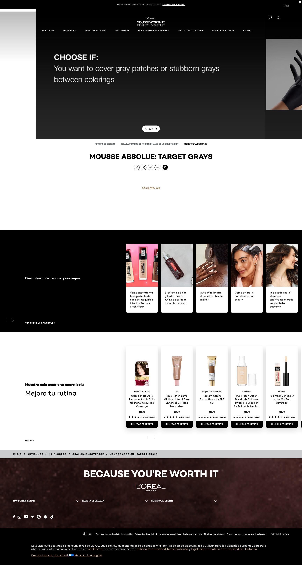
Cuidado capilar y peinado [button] (153, 31)
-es (89, 533)
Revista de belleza (105, 144)
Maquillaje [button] (70, 31)
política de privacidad (151, 549)
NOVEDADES (48, 31)
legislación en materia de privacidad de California (224, 549)
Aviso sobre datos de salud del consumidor (114, 534)
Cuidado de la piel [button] (96, 31)
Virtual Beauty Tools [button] (191, 31)
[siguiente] (156, 128)
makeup (29, 440)
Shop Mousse (151, 187)
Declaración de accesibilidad (168, 534)
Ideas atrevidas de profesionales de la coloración (150, 144)
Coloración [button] (123, 31)
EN (284, 6)
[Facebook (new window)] (14, 516)
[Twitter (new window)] (32, 516)
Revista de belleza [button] (223, 31)
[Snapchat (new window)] (45, 517)
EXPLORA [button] (248, 31)
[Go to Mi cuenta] (270, 18)
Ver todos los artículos (40, 323)
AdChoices (95, 549)
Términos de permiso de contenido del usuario (247, 534)
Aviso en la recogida (88, 555)
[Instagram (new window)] (19, 517)
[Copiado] (150, 167)
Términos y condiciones (214, 534)
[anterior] (146, 128)
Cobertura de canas (195, 144)
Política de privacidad (144, 534)
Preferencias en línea (192, 534)
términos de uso (177, 549)
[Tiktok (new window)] (52, 517)
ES (287, 6)
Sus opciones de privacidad (50, 555)
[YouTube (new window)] (26, 516)
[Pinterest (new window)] (39, 517)
